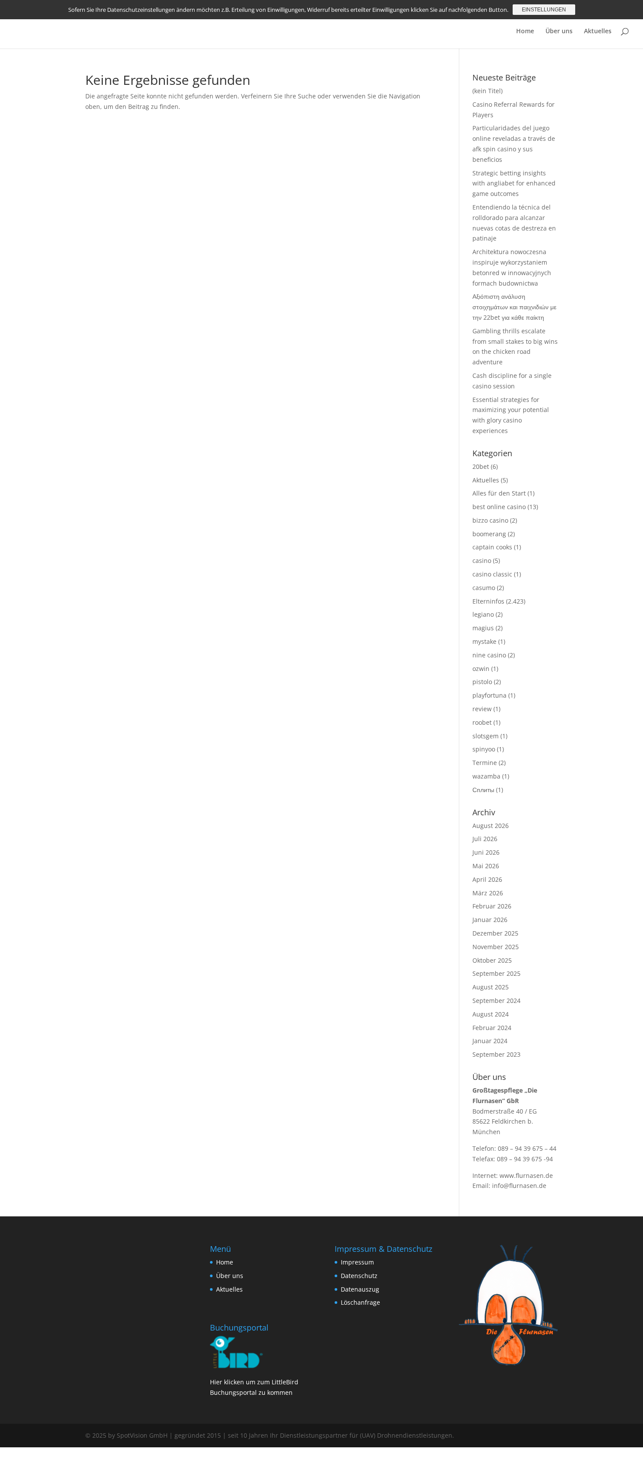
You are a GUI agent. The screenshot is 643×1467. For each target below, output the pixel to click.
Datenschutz (359, 1275)
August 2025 (490, 987)
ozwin (480, 668)
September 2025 (496, 973)
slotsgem (485, 736)
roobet (482, 722)
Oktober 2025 (492, 960)
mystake (484, 641)
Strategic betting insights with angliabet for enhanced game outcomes (514, 183)
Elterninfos (488, 601)
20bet (480, 466)
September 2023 (496, 1054)
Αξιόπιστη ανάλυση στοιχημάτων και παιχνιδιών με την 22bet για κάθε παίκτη (514, 306)
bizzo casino (490, 520)
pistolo (482, 682)
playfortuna (489, 695)
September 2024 (496, 1000)
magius (483, 628)
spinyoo (483, 749)
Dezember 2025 (495, 933)
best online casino (499, 507)
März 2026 (487, 893)
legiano (483, 614)
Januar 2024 (489, 1041)
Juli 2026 (484, 839)
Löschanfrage (360, 1302)
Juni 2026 (486, 852)
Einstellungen (544, 10)
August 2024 (490, 1014)
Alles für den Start (499, 493)
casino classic (492, 574)
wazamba (486, 776)
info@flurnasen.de (519, 1185)
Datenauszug (360, 1289)
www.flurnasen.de (526, 1175)
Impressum (357, 1262)
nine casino (489, 655)
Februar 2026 (491, 906)
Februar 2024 (491, 1027)
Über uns (559, 31)
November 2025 (495, 947)
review (482, 709)
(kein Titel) (487, 91)
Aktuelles (598, 31)
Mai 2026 (485, 866)
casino (481, 560)
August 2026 (490, 825)
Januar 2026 (489, 919)
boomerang (489, 534)
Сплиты (483, 790)
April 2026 (487, 879)
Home (525, 31)
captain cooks (492, 547)
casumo (483, 587)
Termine (484, 762)
